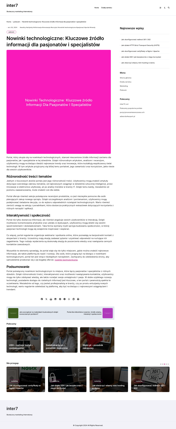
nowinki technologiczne (67, 27)
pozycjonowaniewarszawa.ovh (132, 112)
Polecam (123, 90)
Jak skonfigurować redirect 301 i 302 (136, 39)
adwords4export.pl (127, 116)
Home (96, 8)
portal (87, 27)
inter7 (12, 5)
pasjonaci (80, 27)
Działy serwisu (106, 8)
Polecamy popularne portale (131, 108)
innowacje (46, 27)
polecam (11, 32)
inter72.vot (124, 104)
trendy (93, 27)
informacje (38, 27)
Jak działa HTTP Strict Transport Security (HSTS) (140, 45)
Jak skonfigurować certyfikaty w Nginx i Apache (140, 51)
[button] (166, 379)
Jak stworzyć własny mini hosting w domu (138, 63)
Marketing (124, 86)
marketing (14, 381)
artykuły (30, 27)
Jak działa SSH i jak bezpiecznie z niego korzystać (141, 57)
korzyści (55, 27)
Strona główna (125, 78)
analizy (23, 27)
